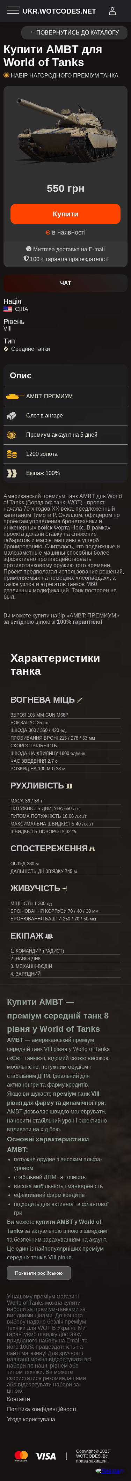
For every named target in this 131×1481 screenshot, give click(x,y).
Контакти (18, 1399)
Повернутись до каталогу (77, 33)
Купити (66, 214)
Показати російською (39, 1273)
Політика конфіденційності (41, 1409)
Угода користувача (31, 1419)
